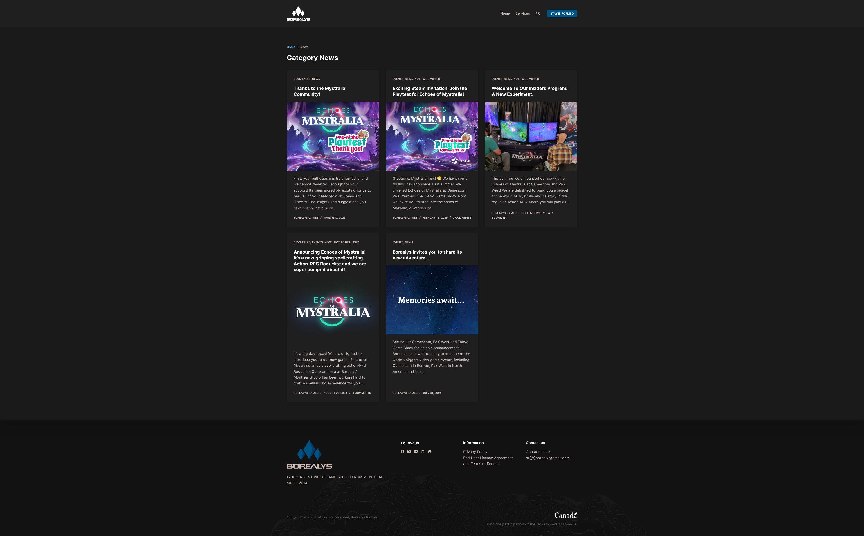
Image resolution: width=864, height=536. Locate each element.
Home (505, 13)
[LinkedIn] (422, 451)
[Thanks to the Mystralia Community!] (333, 136)
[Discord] (429, 451)
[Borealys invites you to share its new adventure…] (432, 300)
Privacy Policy (475, 451)
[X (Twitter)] (409, 451)
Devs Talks (302, 78)
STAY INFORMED (562, 13)
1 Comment (500, 217)
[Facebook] (402, 451)
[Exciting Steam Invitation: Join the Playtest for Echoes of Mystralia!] (432, 136)
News (316, 78)
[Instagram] (416, 451)
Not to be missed (427, 78)
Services (522, 13)
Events (398, 78)
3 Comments (361, 393)
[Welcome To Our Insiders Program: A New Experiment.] (531, 136)
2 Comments (462, 217)
